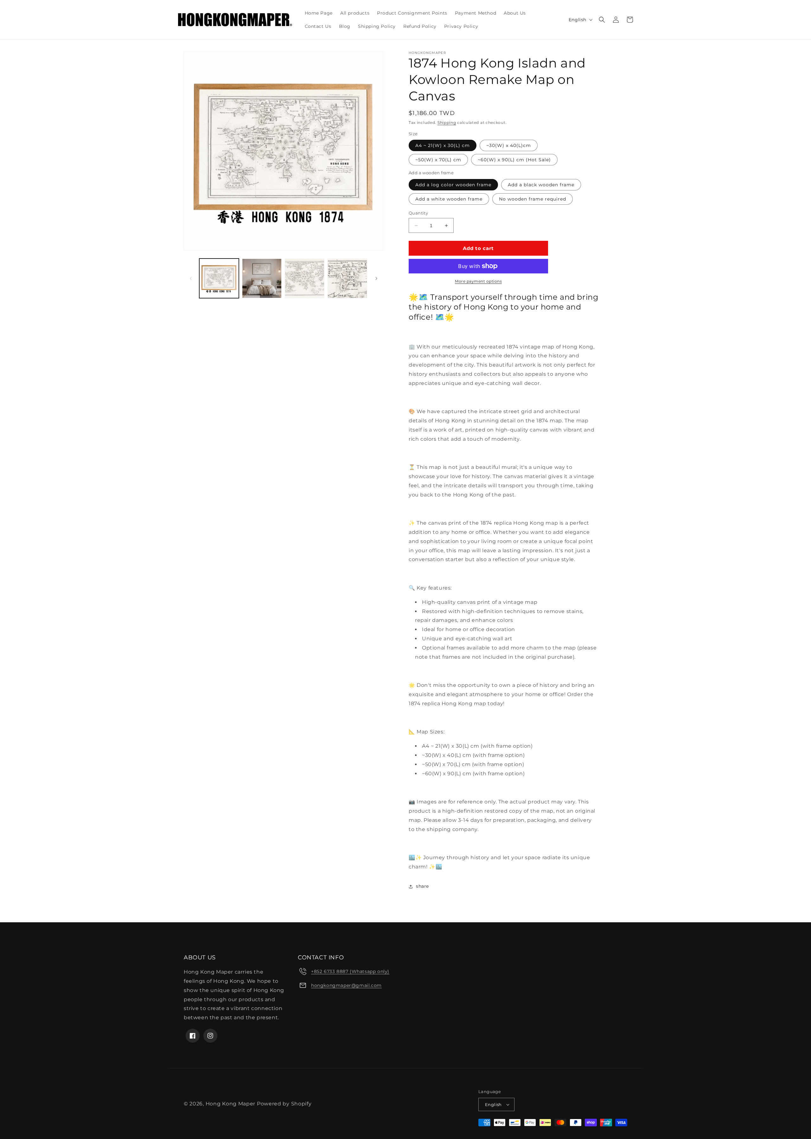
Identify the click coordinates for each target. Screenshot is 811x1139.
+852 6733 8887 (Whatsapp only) (350, 971)
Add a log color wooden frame (453, 185)
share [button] (422, 886)
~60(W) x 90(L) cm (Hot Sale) (514, 160)
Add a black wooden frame (541, 185)
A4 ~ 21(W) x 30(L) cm (442, 145)
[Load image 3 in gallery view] (304, 278)
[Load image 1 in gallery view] (219, 278)
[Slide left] (191, 278)
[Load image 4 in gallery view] (347, 278)
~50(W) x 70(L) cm (438, 160)
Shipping (446, 122)
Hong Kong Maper (231, 1104)
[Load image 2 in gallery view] (262, 278)
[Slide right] (376, 278)
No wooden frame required (532, 199)
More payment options (478, 281)
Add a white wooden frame (448, 199)
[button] (602, 20)
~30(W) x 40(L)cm (508, 145)
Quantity (418, 212)
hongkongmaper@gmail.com (346, 985)
